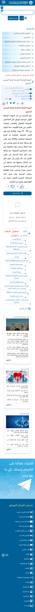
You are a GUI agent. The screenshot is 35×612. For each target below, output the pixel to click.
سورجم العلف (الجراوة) (16, 264)
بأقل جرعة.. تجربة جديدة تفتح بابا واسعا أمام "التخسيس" (17, 396)
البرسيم (17, 257)
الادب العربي (25, 550)
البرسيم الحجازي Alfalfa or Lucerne (17, 292)
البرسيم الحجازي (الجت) (16, 243)
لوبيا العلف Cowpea (17, 268)
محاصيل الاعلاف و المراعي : (12, 75)
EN (2, 8)
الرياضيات (26, 601)
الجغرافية (26, 559)
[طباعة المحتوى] (3, 103)
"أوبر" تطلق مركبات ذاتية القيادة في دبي (17, 440)
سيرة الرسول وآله (24, 526)
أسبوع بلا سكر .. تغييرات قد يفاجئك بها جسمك (17, 400)
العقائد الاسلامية (24, 517)
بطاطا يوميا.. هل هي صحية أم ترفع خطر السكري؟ (17, 387)
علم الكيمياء (25, 592)
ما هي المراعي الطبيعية (16, 296)
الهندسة (26, 606)
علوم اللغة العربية (24, 545)
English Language (23, 578)
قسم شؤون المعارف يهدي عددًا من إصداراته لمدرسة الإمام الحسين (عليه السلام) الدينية (17, 348)
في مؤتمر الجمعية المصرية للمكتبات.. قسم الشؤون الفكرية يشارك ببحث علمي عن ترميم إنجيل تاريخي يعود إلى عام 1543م (17, 342)
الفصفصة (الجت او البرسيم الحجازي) (17, 253)
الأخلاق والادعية (24, 536)
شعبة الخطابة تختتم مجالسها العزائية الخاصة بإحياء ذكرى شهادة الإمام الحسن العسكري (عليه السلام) (17, 355)
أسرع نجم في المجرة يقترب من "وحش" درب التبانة (17, 445)
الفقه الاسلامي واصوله (22, 522)
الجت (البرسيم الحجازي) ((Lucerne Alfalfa (16, 261)
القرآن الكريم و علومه (23, 512)
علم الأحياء (26, 596)
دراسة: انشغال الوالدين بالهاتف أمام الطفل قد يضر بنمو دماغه (17, 431)
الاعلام (27, 573)
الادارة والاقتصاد (24, 564)
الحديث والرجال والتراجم (22, 531)
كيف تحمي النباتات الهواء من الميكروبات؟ (17, 436)
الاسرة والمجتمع (24, 540)
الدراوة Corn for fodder (17, 282)
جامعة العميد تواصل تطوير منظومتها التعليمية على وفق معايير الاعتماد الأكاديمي (17, 335)
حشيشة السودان (16, 272)
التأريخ (27, 554)
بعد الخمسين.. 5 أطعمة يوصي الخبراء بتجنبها (17, 391)
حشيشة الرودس (16, 239)
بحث (21, 18)
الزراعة (29, 29)
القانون (27, 568)
